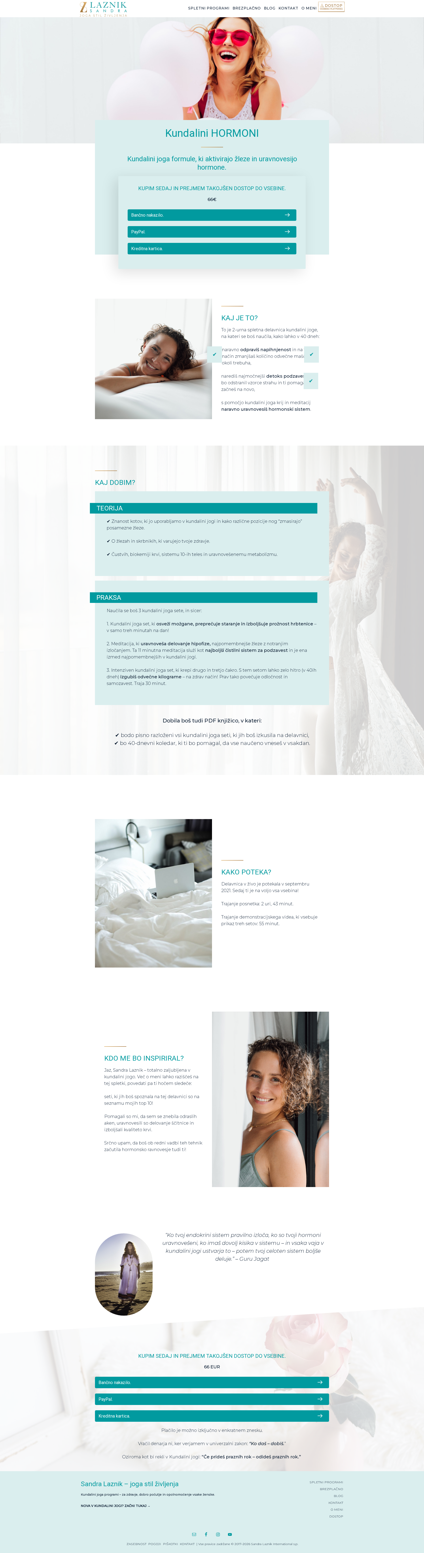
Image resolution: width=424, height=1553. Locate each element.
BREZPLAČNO (331, 1489)
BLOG (338, 1496)
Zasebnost (136, 1544)
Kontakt (187, 1544)
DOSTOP (336, 1516)
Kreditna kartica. (147, 248)
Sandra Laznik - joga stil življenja (113, 9)
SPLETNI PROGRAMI (326, 1482)
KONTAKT (335, 1503)
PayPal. (138, 231)
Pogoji (154, 1544)
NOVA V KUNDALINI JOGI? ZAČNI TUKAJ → (115, 1506)
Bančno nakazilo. (147, 215)
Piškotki (170, 1544)
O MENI (337, 1510)
